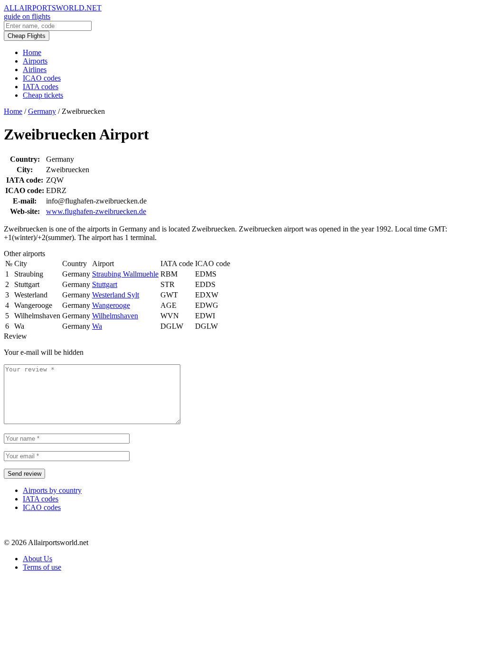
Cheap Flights (27, 35)
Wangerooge (111, 305)
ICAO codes (42, 78)
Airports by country (52, 490)
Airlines (35, 69)
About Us (37, 559)
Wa (97, 326)
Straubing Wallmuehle (125, 274)
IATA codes (40, 87)
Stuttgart (104, 284)
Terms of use (42, 567)
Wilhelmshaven (115, 316)
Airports (35, 61)
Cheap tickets (43, 95)
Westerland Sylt (115, 295)
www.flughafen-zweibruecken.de (96, 211)
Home (32, 52)
